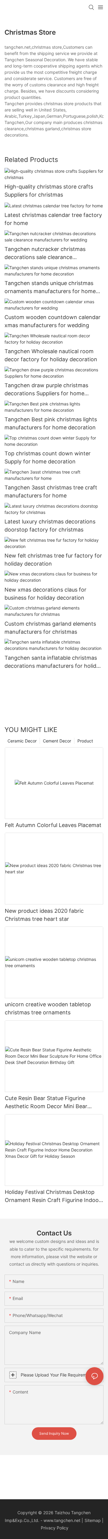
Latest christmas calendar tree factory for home (53, 219)
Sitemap (93, 1520)
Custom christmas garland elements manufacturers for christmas (50, 628)
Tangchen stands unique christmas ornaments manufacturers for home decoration (50, 287)
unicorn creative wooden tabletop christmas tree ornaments (48, 1008)
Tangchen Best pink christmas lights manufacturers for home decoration (50, 423)
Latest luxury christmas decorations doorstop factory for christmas (49, 525)
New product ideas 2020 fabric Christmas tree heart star (44, 915)
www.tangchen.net (62, 1520)
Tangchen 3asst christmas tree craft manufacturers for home (50, 491)
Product (85, 740)
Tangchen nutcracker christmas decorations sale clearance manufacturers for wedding (45, 253)
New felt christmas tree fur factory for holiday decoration (53, 559)
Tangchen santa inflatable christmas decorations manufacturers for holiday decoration (53, 662)
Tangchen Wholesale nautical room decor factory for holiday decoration (50, 355)
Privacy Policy (54, 1527)
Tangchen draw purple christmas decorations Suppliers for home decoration (46, 389)
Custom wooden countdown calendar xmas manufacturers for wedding (52, 321)
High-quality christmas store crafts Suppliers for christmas (48, 190)
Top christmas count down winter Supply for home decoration (47, 457)
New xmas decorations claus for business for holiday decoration (45, 593)
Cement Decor (57, 740)
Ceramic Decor (22, 740)
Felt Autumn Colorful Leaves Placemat (53, 825)
